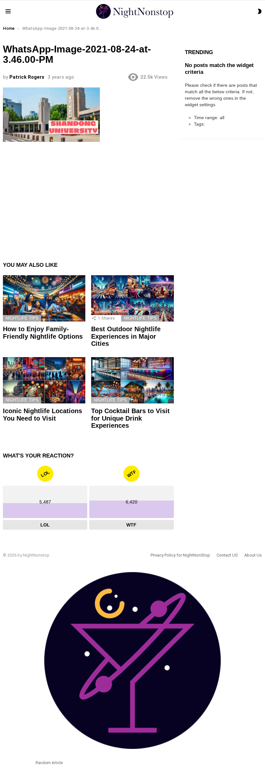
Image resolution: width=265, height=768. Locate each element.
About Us (253, 555)
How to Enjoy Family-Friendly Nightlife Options (43, 332)
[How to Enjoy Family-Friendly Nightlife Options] (44, 298)
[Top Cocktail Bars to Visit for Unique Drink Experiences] (132, 380)
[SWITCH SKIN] (259, 11)
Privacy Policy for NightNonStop (180, 555)
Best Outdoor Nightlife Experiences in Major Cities (126, 336)
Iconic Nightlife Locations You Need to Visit (42, 414)
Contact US (227, 555)
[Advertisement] (88, 196)
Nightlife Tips (21, 318)
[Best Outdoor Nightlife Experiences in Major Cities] (132, 298)
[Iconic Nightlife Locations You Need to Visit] (44, 380)
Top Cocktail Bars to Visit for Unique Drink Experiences (130, 418)
